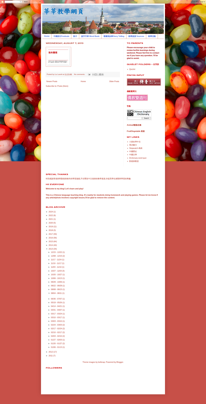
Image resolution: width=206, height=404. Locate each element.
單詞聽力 (133, 145)
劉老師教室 (134, 161)
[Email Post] (89, 74)
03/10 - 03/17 (56, 317)
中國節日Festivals (61, 36)
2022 (51, 215)
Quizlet (132, 69)
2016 (51, 238)
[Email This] (93, 74)
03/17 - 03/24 (56, 314)
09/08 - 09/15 (56, 289)
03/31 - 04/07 (56, 310)
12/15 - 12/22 (56, 252)
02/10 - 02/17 (56, 332)
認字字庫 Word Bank (90, 36)
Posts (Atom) (62, 86)
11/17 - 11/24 (56, 260)
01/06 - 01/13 (56, 347)
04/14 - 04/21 (56, 306)
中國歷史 (133, 151)
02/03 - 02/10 (56, 336)
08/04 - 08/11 (56, 293)
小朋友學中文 (135, 142)
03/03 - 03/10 (56, 321)
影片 (75, 36)
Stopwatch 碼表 (135, 148)
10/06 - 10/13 (56, 278)
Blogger (119, 362)
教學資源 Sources (136, 36)
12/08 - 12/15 (56, 256)
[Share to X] (98, 74)
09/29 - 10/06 (56, 282)
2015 (51, 241)
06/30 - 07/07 (56, 299)
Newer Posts (51, 81)
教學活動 (152, 36)
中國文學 (133, 155)
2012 (51, 352)
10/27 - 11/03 (56, 271)
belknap (101, 362)
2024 (51, 212)
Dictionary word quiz (138, 158)
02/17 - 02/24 (56, 329)
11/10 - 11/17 (56, 263)
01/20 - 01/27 (56, 343)
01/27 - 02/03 (56, 340)
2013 (51, 249)
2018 (51, 230)
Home (46, 36)
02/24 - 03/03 (56, 325)
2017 (51, 234)
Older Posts (114, 81)
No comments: (79, 74)
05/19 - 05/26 (56, 303)
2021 (51, 219)
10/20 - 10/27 (56, 275)
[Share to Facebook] (100, 74)
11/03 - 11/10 (56, 267)
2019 (51, 227)
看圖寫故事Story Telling (113, 36)
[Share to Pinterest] (102, 74)
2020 (51, 223)
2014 (51, 245)
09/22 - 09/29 (56, 286)
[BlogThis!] (96, 74)
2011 (51, 356)
